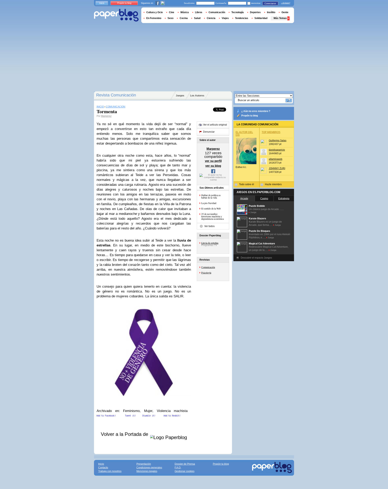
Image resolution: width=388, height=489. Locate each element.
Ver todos (209, 226)
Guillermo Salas (277, 140)
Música (184, 12)
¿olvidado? (285, 3)
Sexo (170, 18)
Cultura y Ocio (154, 12)
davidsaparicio (277, 149)
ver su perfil (213, 161)
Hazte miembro (273, 184)
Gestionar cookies (184, 471)
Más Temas (280, 18)
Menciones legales (146, 471)
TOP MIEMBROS (271, 132)
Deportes (255, 12)
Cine (171, 12)
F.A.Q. (178, 467)
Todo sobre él (246, 184)
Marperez (106, 116)
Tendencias (241, 18)
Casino (264, 198)
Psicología (206, 272)
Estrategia (283, 198)
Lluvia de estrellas (209, 242)
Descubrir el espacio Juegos (256, 257)
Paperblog (116, 15)
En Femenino (153, 18)
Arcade (244, 198)
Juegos (180, 95)
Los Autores (197, 95)
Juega (253, 212)
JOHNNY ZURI (277, 168)
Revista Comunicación (116, 95)
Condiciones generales (149, 467)
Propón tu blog (249, 115)
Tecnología (237, 12)
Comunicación (208, 267)
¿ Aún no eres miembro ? (255, 111)
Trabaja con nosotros (109, 471)
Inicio (101, 3)
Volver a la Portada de (125, 434)
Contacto (103, 467)
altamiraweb (275, 159)
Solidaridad (260, 18)
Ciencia (211, 18)
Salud (197, 18)
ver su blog (213, 165)
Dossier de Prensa (185, 464)
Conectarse (270, 3)
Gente (285, 12)
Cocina (184, 18)
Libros (198, 12)
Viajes (225, 18)
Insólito (271, 12)
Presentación (143, 464)
